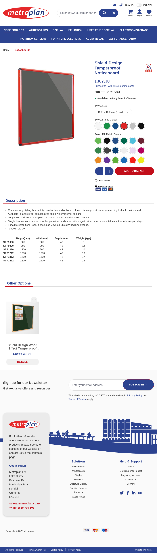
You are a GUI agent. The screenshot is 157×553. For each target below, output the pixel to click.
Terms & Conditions (37, 550)
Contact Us (130, 479)
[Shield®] (148, 68)
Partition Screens (78, 488)
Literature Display (78, 483)
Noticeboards (78, 466)
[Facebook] (127, 493)
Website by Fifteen (143, 550)
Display (78, 475)
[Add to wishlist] (34, 300)
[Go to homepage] (26, 13)
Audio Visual (78, 496)
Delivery (131, 483)
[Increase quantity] (109, 171)
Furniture (78, 492)
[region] (46, 107)
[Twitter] (121, 493)
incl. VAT (147, 5)
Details (22, 362)
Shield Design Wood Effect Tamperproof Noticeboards (22, 346)
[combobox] (78, 13)
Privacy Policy (134, 395)
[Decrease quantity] (99, 171)
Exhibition (78, 479)
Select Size (101, 105)
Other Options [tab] (19, 283)
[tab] (15, 201)
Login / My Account (130, 475)
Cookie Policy (57, 550)
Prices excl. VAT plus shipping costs (114, 86)
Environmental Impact (131, 471)
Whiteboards (78, 471)
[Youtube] (133, 493)
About (131, 466)
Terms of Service (78, 399)
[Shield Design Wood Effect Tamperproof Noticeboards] (22, 318)
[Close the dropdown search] (114, 13)
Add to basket (134, 171)
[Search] (104, 13)
